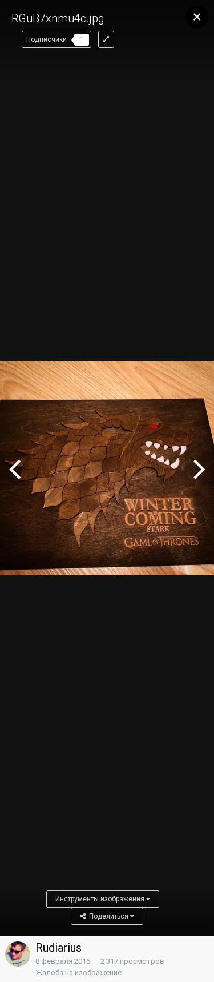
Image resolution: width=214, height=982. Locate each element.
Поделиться (108, 916)
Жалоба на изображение (78, 972)
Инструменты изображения (100, 899)
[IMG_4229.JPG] (199, 468)
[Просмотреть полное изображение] (106, 39)
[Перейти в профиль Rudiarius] (17, 954)
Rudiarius (58, 948)
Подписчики (46, 39)
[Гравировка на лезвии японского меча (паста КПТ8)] (14, 468)
